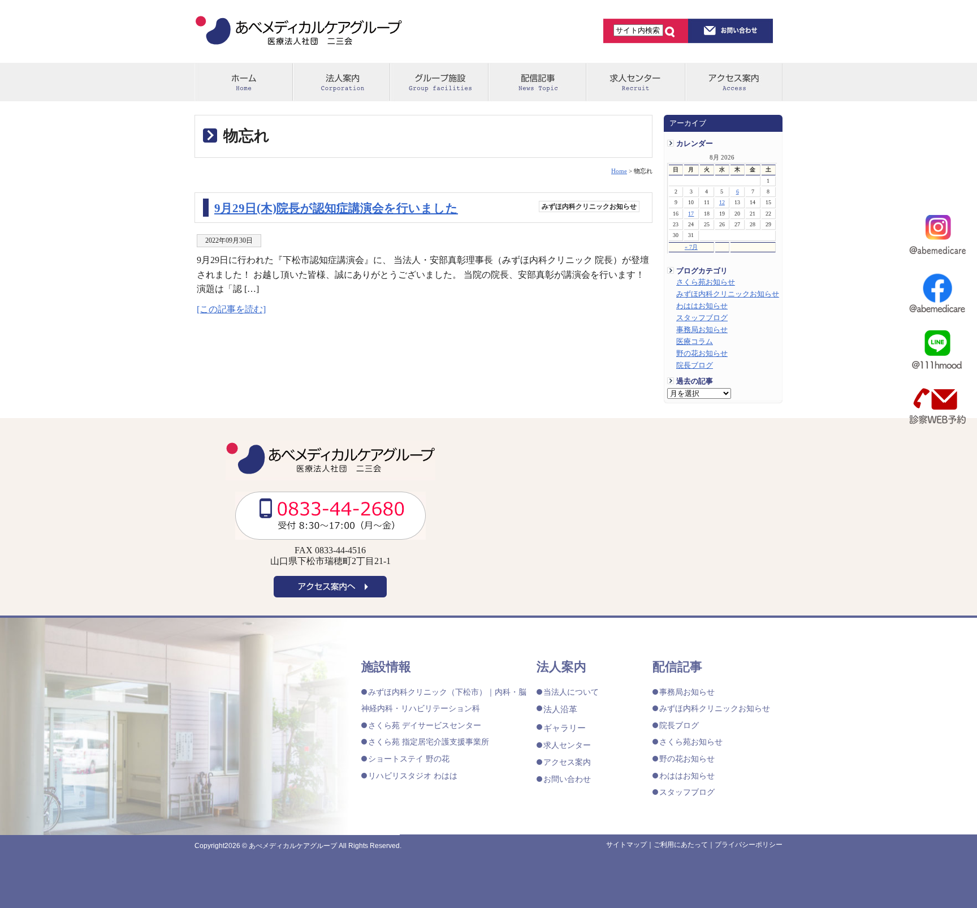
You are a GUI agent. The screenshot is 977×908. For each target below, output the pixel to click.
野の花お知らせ (702, 354)
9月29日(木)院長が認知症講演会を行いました (336, 207)
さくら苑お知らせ (705, 282)
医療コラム (694, 342)
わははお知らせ (702, 306)
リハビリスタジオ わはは (412, 775)
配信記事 (537, 82)
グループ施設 (439, 82)
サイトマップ (626, 845)
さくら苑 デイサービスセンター (424, 725)
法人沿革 (560, 709)
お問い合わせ (567, 779)
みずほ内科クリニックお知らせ (727, 294)
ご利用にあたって (681, 845)
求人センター (635, 82)
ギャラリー (564, 728)
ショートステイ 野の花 (408, 758)
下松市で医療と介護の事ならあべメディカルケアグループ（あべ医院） (299, 32)
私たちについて (341, 82)
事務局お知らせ (702, 330)
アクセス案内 (734, 82)
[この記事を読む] (231, 309)
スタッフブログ (702, 318)
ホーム (243, 82)
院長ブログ (694, 365)
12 (722, 202)
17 (691, 213)
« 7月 (691, 247)
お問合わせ (731, 30)
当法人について (571, 691)
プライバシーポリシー (749, 845)
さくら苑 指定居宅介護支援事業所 (428, 741)
